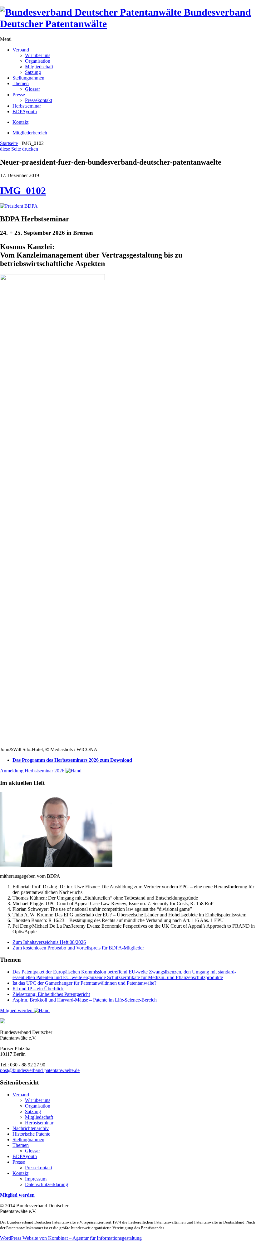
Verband (20, 49)
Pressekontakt (38, 100)
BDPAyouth (24, 111)
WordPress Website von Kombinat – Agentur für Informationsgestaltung (71, 1238)
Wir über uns (37, 55)
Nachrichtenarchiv (30, 1128)
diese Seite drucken (19, 149)
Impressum (36, 1178)
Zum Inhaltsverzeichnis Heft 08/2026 (49, 942)
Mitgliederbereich (29, 132)
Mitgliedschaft (39, 66)
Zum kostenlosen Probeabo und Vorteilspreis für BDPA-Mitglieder (78, 947)
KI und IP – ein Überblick (38, 988)
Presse (18, 94)
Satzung (33, 72)
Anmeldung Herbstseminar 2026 (33, 770)
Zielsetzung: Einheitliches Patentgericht (51, 994)
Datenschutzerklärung (46, 1184)
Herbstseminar (26, 106)
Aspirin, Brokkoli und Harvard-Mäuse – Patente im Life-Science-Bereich (84, 999)
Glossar (32, 89)
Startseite (9, 143)
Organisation (37, 61)
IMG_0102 (23, 190)
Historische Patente (31, 1134)
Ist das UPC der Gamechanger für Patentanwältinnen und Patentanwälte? (84, 983)
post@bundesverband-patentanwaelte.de (40, 1070)
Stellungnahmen (28, 77)
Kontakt (20, 122)
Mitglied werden (17, 1010)
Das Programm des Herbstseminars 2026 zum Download (72, 760)
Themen (20, 83)
